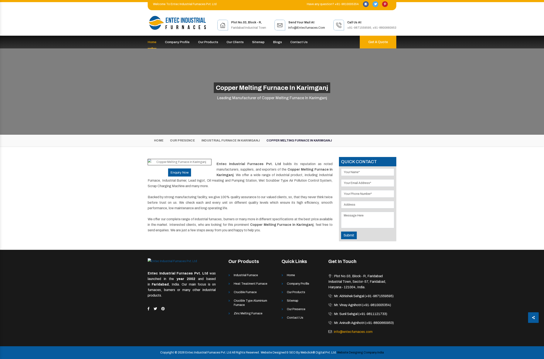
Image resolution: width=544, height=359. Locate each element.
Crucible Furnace (245, 292)
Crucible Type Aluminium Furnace (250, 303)
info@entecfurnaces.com (306, 27)
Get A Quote (378, 42)
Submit (349, 235)
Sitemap (258, 42)
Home (152, 42)
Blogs (277, 42)
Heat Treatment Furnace (250, 283)
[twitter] (376, 4)
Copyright (167, 352)
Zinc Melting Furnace (248, 313)
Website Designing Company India (360, 352)
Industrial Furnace (246, 275)
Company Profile (177, 42)
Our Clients (235, 42)
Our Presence (182, 140)
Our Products (208, 42)
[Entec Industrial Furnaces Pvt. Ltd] (177, 22)
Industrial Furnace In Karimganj (230, 140)
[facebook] (366, 4)
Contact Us (298, 42)
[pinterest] (385, 4)
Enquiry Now (179, 172)
